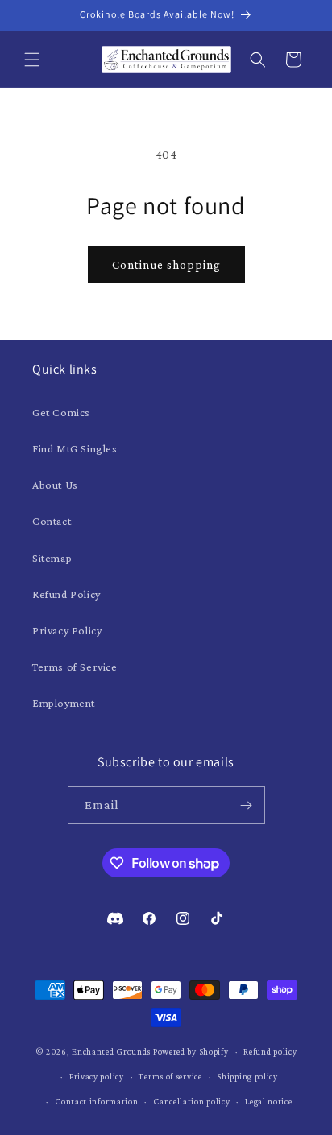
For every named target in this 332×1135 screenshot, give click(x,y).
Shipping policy (247, 1076)
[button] (32, 59)
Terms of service (170, 1076)
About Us (55, 484)
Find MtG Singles (75, 448)
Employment (63, 702)
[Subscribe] (246, 805)
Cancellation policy (191, 1101)
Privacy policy (96, 1076)
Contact (51, 520)
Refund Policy (66, 594)
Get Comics (61, 412)
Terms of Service (75, 666)
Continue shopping (166, 264)
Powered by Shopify (191, 1051)
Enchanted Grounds (111, 1051)
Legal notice (268, 1101)
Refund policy (270, 1051)
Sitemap (52, 557)
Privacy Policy (67, 630)
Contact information (96, 1101)
